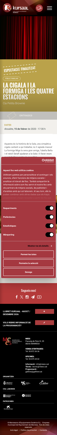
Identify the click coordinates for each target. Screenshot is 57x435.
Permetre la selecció (28, 263)
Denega (28, 272)
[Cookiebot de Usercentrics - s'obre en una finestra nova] (41, 160)
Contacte (43, 430)
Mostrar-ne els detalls (38, 246)
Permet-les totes (28, 254)
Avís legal (14, 430)
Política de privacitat (29, 430)
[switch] (49, 217)
